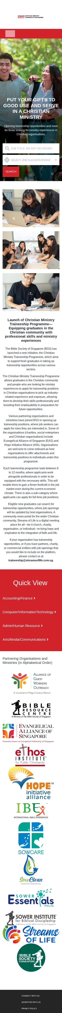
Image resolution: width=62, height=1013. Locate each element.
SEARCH (11, 171)
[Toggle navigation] (10, 33)
